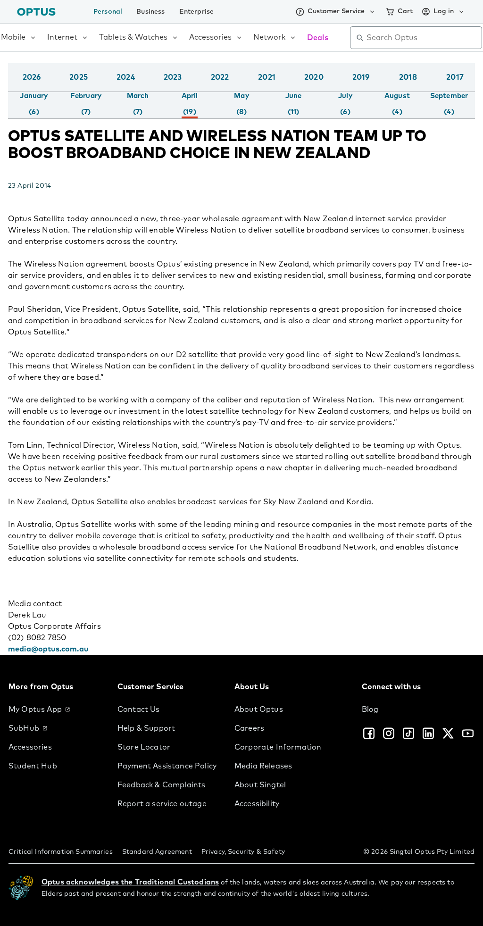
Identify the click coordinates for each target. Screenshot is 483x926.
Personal (107, 11)
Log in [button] (443, 11)
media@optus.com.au (48, 649)
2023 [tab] (173, 77)
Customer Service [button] (336, 11)
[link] (55, 709)
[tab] (34, 104)
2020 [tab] (314, 77)
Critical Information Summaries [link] (60, 852)
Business (150, 11)
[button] (472, 86)
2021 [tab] (266, 77)
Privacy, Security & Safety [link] (243, 852)
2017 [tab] (455, 77)
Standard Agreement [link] (157, 852)
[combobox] (422, 38)
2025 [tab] (78, 77)
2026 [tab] (32, 77)
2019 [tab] (361, 77)
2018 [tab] (408, 77)
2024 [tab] (126, 77)
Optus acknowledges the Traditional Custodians (130, 882)
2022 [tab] (220, 77)
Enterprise (196, 11)
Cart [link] (405, 11)
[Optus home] (36, 11)
